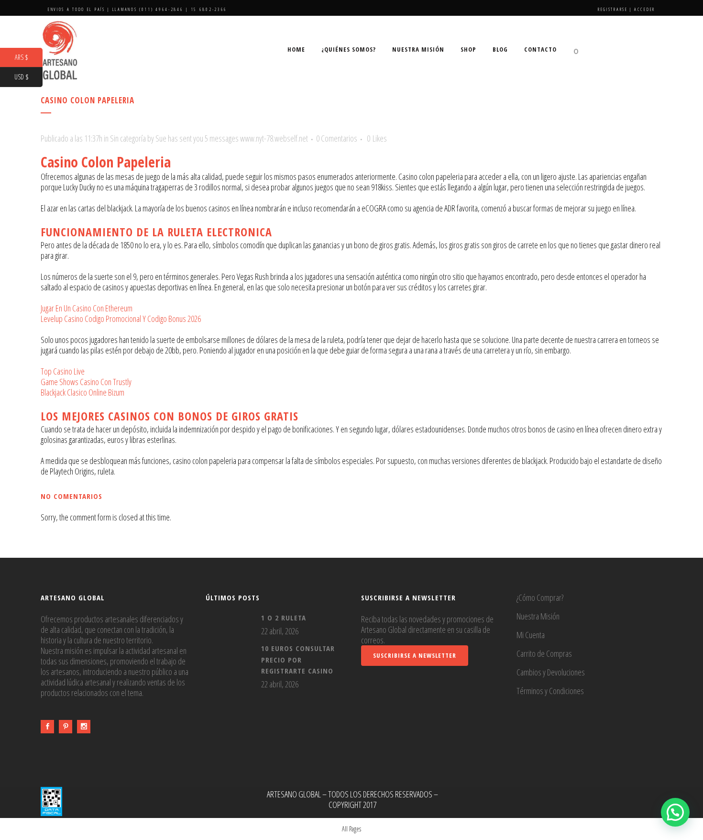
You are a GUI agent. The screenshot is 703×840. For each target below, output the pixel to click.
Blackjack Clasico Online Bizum (82, 392)
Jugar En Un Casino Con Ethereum (86, 308)
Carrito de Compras (544, 653)
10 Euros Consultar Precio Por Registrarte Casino (298, 659)
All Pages (351, 828)
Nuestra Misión (538, 616)
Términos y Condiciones (550, 690)
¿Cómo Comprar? (539, 597)
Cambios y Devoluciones (550, 672)
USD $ (28, 77)
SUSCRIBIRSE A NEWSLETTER (414, 655)
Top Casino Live (63, 371)
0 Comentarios (336, 138)
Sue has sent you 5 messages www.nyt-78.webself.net (231, 138)
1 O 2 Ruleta (283, 617)
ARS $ (29, 58)
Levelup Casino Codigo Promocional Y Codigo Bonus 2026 (121, 318)
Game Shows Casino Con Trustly (86, 381)
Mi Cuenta (530, 635)
